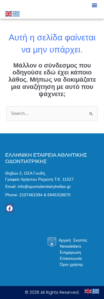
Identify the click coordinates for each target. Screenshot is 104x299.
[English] (9, 13)
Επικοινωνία (71, 258)
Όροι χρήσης (71, 264)
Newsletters (70, 246)
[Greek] (16, 13)
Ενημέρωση (70, 252)
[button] (94, 5)
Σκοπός (80, 240)
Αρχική (65, 240)
